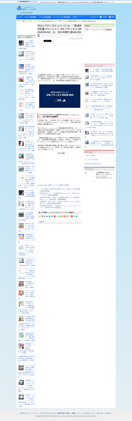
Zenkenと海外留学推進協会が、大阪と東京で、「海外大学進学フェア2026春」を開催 (26, 336)
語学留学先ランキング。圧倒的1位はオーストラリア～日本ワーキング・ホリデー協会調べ (101, 77)
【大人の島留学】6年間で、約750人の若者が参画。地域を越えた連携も (26, 216)
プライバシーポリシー (33, 413)
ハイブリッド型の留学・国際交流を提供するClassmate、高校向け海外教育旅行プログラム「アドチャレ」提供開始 (26, 371)
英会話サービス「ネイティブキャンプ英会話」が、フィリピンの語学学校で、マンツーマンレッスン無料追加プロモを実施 (26, 400)
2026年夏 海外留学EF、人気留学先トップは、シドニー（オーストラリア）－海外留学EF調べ (101, 108)
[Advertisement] (75, 9)
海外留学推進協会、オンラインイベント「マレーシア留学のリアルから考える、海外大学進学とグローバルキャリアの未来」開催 (26, 132)
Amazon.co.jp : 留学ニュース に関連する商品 (53, 185)
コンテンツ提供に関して (97, 413)
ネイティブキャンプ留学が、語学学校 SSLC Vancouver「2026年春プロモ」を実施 (26, 261)
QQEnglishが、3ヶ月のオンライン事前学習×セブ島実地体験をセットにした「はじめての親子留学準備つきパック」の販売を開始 (26, 307)
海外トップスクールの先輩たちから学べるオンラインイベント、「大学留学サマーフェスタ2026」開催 (101, 115)
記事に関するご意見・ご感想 (66, 413)
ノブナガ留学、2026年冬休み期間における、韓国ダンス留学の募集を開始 (26, 44)
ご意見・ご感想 (89, 155)
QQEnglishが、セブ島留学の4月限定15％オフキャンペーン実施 (26, 238)
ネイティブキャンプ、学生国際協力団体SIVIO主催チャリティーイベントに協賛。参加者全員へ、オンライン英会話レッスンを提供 (26, 181)
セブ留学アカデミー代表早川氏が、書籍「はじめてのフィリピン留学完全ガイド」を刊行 (26, 205)
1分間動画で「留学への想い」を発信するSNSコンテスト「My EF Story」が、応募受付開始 (101, 93)
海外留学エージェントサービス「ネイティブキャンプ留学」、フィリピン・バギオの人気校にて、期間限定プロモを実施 (26, 385)
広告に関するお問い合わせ (93, 164)
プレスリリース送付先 (91, 159)
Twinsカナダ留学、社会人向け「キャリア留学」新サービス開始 (26, 227)
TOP (18, 21)
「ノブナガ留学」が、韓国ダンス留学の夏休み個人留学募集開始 (26, 194)
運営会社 (108, 413)
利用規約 (22, 413)
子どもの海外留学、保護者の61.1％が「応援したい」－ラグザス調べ (26, 106)
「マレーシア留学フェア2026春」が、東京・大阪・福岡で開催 (26, 294)
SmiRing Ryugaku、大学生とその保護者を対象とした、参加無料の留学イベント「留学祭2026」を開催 (26, 69)
